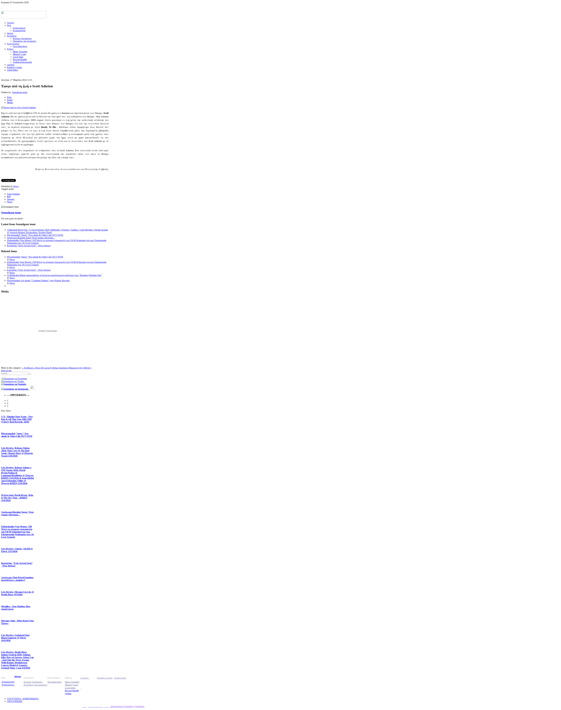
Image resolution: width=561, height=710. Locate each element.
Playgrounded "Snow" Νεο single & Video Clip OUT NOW (35, 235)
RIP (9, 196)
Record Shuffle (72, 690)
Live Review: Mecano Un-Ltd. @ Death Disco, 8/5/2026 (17, 593)
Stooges (10, 199)
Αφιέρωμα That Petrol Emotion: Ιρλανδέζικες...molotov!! (17, 578)
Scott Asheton (13, 194)
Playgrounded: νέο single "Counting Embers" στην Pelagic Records (38, 280)
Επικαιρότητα (8, 682)
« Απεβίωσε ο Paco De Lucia (36, 368)
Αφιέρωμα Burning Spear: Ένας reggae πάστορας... (31, 238)
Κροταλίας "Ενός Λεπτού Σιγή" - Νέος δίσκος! (29, 245)
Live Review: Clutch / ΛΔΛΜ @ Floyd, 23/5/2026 (17, 550)
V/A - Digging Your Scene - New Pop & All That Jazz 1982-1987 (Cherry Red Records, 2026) (17, 419)
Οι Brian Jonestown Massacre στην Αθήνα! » (71, 368)
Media (10, 102)
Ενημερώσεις (8, 685)
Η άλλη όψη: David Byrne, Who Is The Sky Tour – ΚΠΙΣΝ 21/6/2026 (17, 498)
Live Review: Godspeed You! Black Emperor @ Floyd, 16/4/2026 (15, 638)
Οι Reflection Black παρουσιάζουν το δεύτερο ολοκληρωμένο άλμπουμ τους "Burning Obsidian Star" (54, 275)
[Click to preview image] (18, 107)
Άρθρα (68, 693)
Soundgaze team (19, 92)
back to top (6, 370)
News (16, 186)
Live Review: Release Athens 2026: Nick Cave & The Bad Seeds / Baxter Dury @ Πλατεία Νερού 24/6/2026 (17, 452)
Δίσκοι (17, 676)
